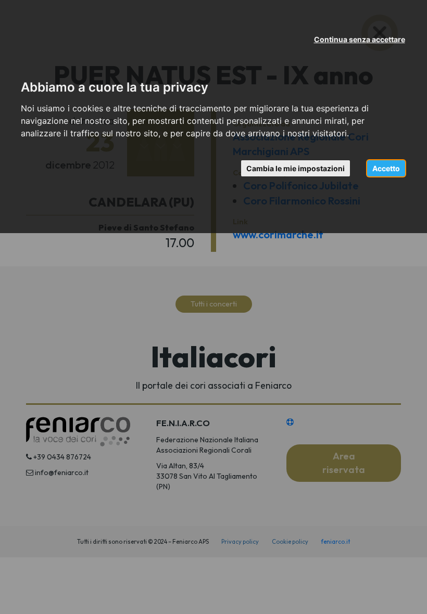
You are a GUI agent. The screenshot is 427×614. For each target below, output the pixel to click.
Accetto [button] (386, 168)
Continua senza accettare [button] (359, 39)
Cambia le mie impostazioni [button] (295, 168)
